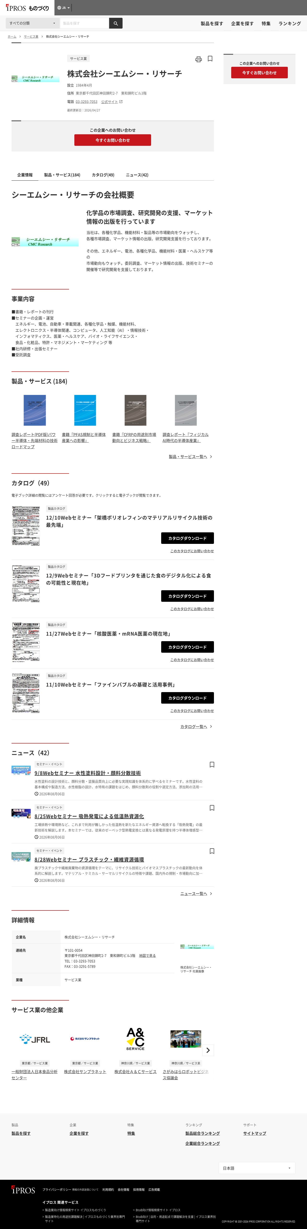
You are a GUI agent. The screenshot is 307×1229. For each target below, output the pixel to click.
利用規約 (108, 1189)
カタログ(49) (103, 175)
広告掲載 (154, 1189)
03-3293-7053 (86, 101)
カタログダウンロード (187, 538)
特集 (266, 23)
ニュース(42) (137, 175)
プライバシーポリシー (56, 1189)
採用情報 (139, 1189)
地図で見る (147, 955)
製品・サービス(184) (62, 175)
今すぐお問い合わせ (112, 140)
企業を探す (242, 23)
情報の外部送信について (85, 1189)
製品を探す (212, 23)
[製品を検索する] (116, 23)
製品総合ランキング (202, 1133)
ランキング (289, 23)
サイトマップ (254, 1133)
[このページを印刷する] (198, 59)
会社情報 (123, 1189)
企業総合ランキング (202, 1143)
